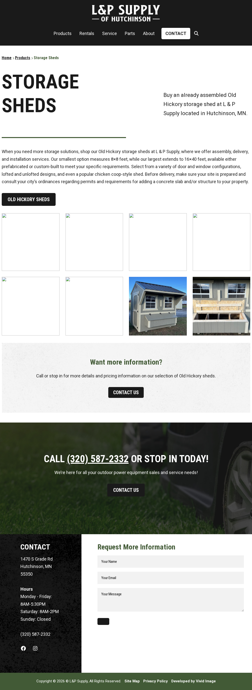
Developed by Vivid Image (193, 681)
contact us (126, 392)
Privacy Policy (155, 681)
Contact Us (126, 490)
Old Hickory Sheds (29, 199)
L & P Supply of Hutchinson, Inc (126, 13)
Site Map (132, 681)
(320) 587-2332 (98, 459)
